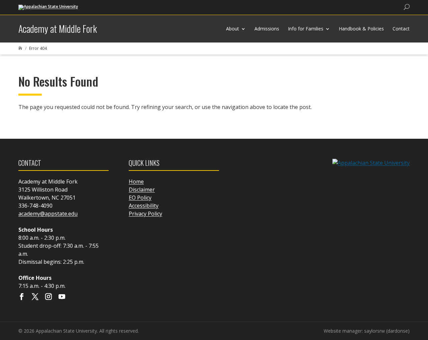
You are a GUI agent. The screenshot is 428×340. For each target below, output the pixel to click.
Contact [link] (401, 28)
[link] (48, 7)
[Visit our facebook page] (21, 297)
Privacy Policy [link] (145, 213)
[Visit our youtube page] (62, 297)
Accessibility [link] (143, 205)
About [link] (232, 28)
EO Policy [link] (140, 197)
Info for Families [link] (305, 28)
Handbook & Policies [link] (361, 28)
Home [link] (136, 181)
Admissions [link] (266, 28)
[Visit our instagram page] (48, 297)
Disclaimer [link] (142, 189)
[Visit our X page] (35, 297)
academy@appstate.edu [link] (48, 213)
